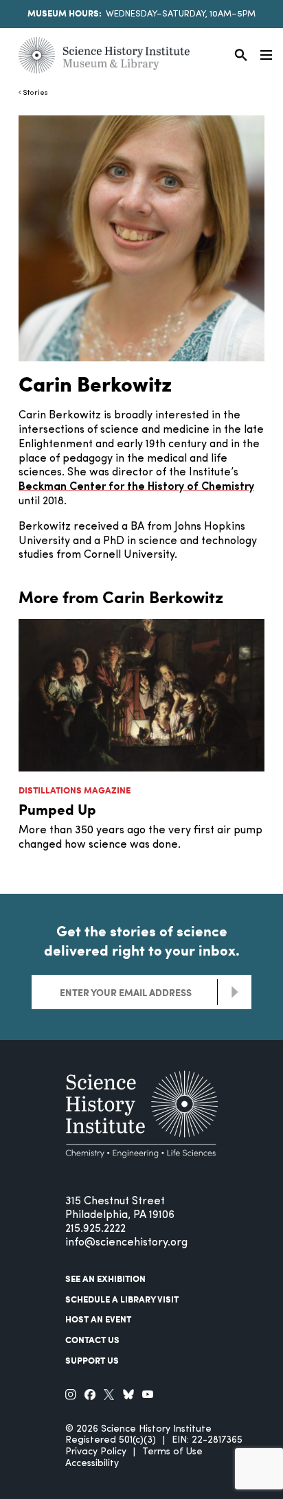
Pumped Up (57, 809)
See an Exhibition (105, 1278)
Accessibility (92, 1463)
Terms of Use (172, 1452)
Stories (35, 93)
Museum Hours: (64, 13)
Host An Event (98, 1319)
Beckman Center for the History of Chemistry (136, 487)
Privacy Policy (95, 1452)
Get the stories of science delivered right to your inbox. (142, 940)
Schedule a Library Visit (122, 1299)
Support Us (92, 1360)
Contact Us (92, 1339)
